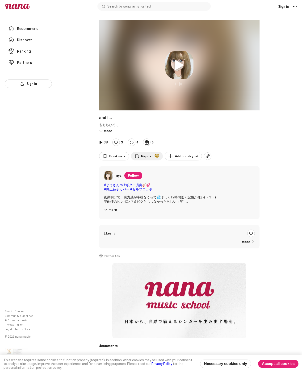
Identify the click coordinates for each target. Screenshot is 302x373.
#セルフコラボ (141, 189)
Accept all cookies (278, 364)
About (8, 311)
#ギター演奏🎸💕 (136, 185)
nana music (20, 320)
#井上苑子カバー (116, 189)
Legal (8, 329)
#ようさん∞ (113, 185)
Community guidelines (19, 316)
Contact (20, 311)
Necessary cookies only (225, 364)
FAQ (7, 320)
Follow (133, 175)
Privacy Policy (13, 325)
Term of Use (22, 329)
